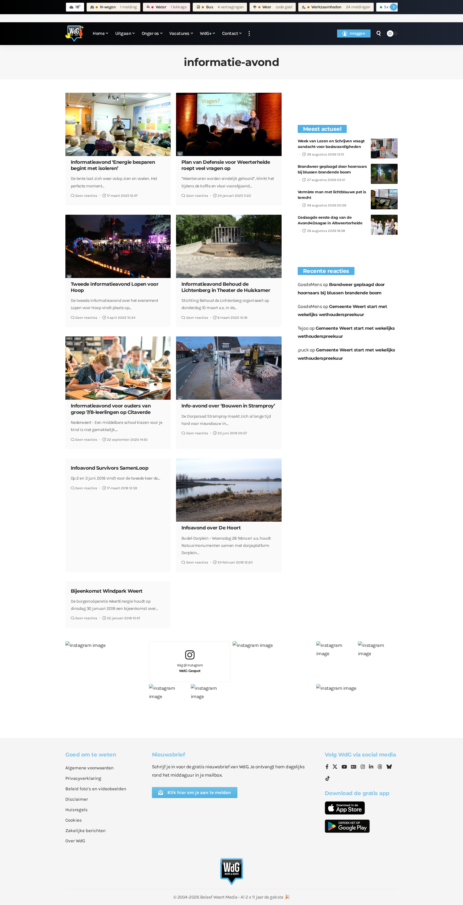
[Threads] (380, 767)
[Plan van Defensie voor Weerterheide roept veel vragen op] (228, 124)
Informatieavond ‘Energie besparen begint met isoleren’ (113, 165)
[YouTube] (344, 767)
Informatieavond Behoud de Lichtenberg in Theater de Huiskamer (225, 287)
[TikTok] (328, 778)
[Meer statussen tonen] (393, 6)
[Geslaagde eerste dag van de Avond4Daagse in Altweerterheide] (384, 225)
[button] (249, 33)
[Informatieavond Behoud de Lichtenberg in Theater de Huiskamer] (228, 246)
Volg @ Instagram (190, 668)
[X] (335, 767)
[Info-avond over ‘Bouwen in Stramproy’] (228, 368)
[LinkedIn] (371, 767)
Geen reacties (86, 196)
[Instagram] (363, 767)
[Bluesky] (389, 767)
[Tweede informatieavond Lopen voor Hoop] (118, 246)
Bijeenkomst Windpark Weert (107, 591)
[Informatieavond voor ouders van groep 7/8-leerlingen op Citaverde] (118, 368)
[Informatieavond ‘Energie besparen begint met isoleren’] (118, 124)
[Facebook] (327, 767)
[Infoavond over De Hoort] (228, 490)
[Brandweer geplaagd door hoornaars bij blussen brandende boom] (384, 174)
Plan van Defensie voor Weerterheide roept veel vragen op (225, 165)
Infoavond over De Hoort (211, 528)
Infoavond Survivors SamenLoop (109, 468)
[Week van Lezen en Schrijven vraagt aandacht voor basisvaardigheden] (384, 148)
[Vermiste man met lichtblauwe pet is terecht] (384, 199)
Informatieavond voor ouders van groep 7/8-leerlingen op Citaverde (111, 409)
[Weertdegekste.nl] (74, 33)
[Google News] (353, 767)
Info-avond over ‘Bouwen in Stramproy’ (228, 406)
